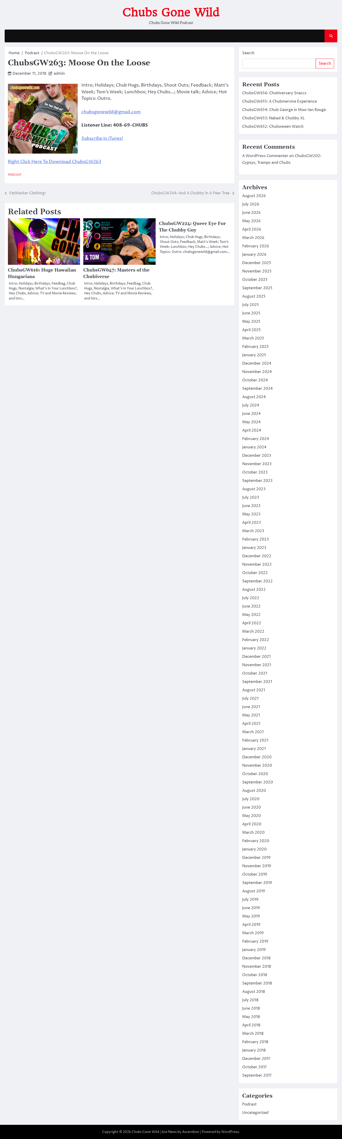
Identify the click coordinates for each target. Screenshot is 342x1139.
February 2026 (255, 246)
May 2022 (251, 614)
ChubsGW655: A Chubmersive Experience (279, 101)
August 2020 (254, 790)
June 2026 (251, 212)
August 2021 (253, 690)
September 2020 (257, 782)
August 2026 (254, 195)
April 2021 (251, 723)
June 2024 (251, 413)
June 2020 (251, 807)
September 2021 (257, 681)
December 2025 (256, 262)
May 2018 (251, 1016)
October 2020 (255, 773)
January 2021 (254, 748)
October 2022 (255, 572)
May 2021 (251, 715)
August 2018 (253, 991)
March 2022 (253, 631)
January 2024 (254, 447)
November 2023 (257, 464)
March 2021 (253, 732)
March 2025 (253, 338)
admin (59, 73)
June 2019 (251, 908)
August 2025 (253, 296)
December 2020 (257, 757)
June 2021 (251, 706)
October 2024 (255, 380)
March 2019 (253, 933)
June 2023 (251, 505)
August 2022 (254, 589)
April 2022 (251, 623)
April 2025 (251, 330)
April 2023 (251, 522)
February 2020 (255, 840)
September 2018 (257, 983)
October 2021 (254, 673)
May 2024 (251, 422)
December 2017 (256, 1058)
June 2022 (251, 606)
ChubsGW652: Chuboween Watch (273, 126)
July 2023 (250, 497)
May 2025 (251, 321)
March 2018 (253, 1033)
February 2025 (255, 346)
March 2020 (253, 832)
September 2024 (257, 388)
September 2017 (257, 1075)
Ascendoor (190, 1132)
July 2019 (250, 899)
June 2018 (251, 1008)
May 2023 (251, 514)
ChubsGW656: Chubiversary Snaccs (274, 93)
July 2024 (250, 405)
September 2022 (257, 581)
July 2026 (250, 204)
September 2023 (257, 480)
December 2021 (256, 656)
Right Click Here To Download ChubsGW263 (54, 162)
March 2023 (253, 531)
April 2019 (251, 924)
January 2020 (254, 849)
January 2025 (254, 355)
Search (248, 53)
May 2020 (251, 815)
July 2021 (250, 698)
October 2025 (255, 279)
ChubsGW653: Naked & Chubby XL (273, 118)
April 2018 (251, 1025)
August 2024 (254, 397)
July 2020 (250, 799)
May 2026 (251, 221)
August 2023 (253, 489)
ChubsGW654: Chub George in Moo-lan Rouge (284, 109)
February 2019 (255, 941)
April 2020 (251, 824)
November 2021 (256, 665)
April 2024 (251, 430)
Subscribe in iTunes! (102, 138)
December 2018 (256, 958)
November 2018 (256, 966)
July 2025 (250, 304)
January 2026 (254, 254)
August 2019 (253, 891)
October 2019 (254, 874)
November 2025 (257, 271)
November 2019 (256, 866)
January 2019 (254, 949)
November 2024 (257, 371)
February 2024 (255, 438)
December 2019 (256, 857)
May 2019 (251, 916)
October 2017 (254, 1067)
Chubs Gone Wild (171, 12)
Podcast (15, 175)
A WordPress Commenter (265, 155)
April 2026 (251, 229)
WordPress (230, 1132)
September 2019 (257, 882)
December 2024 (256, 363)
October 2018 (254, 975)
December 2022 (256, 556)
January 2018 (254, 1050)
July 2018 (250, 1000)
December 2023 (256, 455)
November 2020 (257, 765)
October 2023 (255, 472)
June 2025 (251, 313)
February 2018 (255, 1042)
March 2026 (253, 237)
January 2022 (254, 648)
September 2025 (257, 288)
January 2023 (254, 547)
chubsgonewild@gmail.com (111, 112)
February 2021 (255, 740)
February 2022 (255, 639)
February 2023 (255, 539)
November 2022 (257, 564)
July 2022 (250, 598)
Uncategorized (255, 1112)
